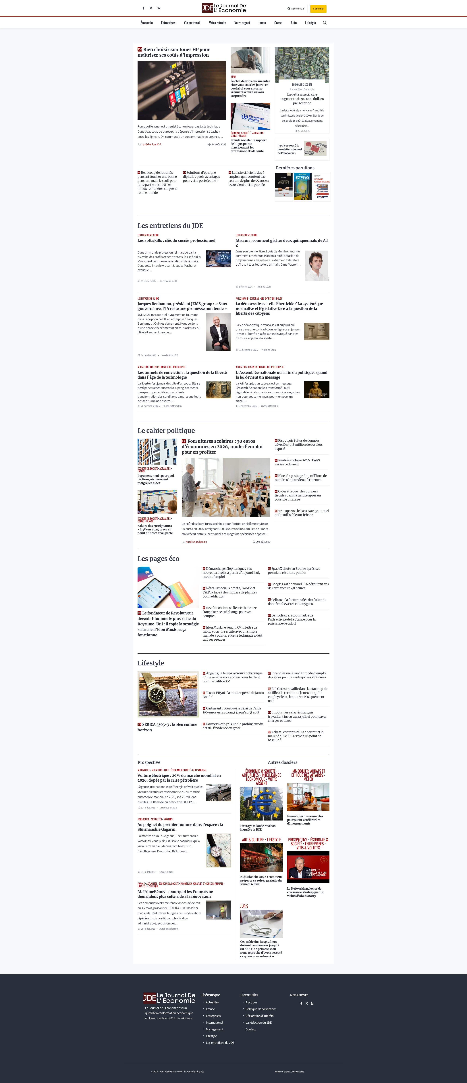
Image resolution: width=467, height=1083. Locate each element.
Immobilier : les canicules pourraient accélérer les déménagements (305, 819)
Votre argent (242, 22)
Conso (278, 22)
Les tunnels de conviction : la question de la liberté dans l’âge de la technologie (182, 375)
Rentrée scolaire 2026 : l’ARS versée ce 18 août (297, 462)
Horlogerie (143, 819)
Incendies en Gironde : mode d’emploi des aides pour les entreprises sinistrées (297, 675)
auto (166, 770)
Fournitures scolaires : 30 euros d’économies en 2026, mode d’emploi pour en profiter (222, 446)
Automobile (144, 770)
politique (153, 886)
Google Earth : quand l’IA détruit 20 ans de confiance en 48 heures (298, 586)
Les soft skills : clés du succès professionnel (176, 240)
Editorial (254, 298)
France (141, 883)
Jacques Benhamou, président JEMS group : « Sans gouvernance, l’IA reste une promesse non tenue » (182, 306)
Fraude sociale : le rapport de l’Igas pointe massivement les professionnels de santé (249, 145)
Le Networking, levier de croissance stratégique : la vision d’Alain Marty (305, 892)
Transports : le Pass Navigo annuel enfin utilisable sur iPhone (302, 513)
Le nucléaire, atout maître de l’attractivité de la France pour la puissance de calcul (292, 619)
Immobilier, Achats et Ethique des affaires (201, 883)
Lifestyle (310, 22)
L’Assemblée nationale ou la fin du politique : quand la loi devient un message (281, 375)
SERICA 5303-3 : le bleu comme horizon (167, 727)
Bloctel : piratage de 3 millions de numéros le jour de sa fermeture (301, 478)
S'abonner (318, 9)
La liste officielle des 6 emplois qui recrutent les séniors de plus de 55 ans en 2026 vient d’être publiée (249, 179)
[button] (324, 22)
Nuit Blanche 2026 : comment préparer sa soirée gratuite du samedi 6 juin (261, 880)
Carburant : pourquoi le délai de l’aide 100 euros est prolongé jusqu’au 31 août (232, 710)
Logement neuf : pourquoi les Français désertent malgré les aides (156, 479)
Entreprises (168, 22)
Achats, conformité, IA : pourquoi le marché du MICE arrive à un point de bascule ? (295, 736)
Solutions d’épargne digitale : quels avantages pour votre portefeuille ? (201, 177)
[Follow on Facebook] (143, 8)
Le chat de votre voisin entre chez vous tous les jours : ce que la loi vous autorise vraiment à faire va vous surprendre (250, 88)
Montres (167, 819)
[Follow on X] (151, 8)
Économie (146, 22)
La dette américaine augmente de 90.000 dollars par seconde (302, 98)
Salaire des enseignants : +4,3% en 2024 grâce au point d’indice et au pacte (155, 529)
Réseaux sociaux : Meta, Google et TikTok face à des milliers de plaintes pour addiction (230, 592)
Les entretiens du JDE (148, 235)
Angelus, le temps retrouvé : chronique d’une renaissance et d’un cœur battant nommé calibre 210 (232, 677)
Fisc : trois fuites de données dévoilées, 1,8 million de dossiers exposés (299, 445)
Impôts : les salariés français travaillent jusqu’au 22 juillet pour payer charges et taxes (297, 716)
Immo (262, 22)
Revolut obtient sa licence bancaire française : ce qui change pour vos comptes (229, 612)
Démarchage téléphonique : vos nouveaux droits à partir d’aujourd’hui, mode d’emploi (231, 573)
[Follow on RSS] (159, 8)
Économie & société (180, 770)
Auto (294, 22)
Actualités (143, 367)
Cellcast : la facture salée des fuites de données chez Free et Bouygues (297, 602)
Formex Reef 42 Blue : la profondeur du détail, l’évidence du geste (233, 726)
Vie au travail (192, 22)
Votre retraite (217, 22)
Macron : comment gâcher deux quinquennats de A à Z (282, 243)
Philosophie (242, 298)
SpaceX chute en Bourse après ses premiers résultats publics (294, 571)
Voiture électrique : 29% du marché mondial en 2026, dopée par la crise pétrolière (179, 778)
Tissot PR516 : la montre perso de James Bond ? (233, 695)
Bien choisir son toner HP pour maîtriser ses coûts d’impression (174, 52)
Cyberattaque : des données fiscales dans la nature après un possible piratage (298, 495)
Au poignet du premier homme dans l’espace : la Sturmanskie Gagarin (180, 827)
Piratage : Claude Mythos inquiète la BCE (257, 827)
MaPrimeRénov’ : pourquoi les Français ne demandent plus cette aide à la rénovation (175, 894)
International (199, 770)
